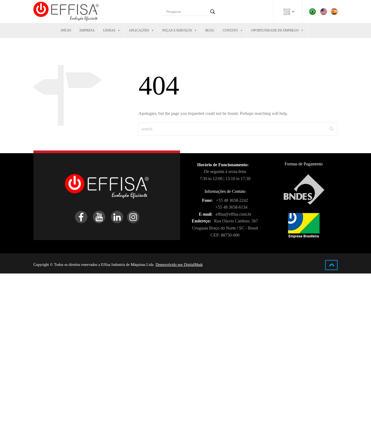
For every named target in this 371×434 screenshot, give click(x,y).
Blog (209, 30)
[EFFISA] (66, 11)
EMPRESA (87, 30)
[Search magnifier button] (212, 11)
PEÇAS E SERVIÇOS (177, 30)
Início (66, 30)
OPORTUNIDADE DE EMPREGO (275, 30)
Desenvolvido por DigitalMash (179, 265)
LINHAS (109, 30)
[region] (70, 398)
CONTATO (230, 30)
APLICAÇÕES (139, 30)
